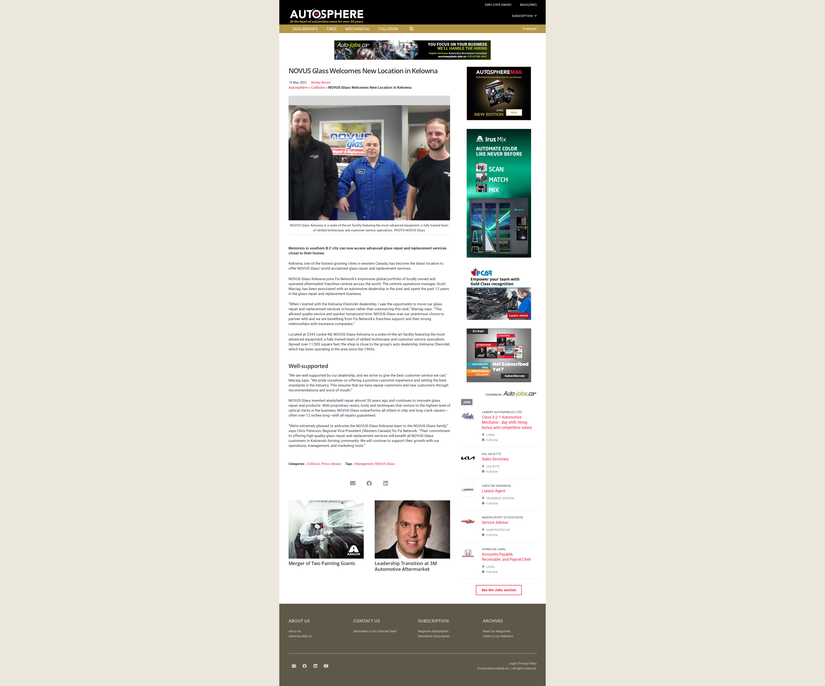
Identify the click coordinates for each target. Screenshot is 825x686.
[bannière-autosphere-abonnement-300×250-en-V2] (499, 381)
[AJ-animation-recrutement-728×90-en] (412, 58)
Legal (512, 663)
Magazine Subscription (433, 631)
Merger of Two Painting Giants (322, 563)
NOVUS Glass (385, 464)
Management (364, 464)
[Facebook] (304, 666)
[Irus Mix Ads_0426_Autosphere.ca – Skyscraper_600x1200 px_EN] (499, 256)
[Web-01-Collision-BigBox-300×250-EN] (499, 318)
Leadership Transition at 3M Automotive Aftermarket (406, 566)
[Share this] (369, 483)
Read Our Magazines (496, 631)
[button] (535, 16)
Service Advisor (495, 522)
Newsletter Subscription (434, 636)
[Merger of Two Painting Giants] (326, 529)
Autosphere (298, 87)
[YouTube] (326, 666)
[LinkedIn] (315, 666)
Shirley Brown (320, 82)
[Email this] (353, 483)
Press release (331, 464)
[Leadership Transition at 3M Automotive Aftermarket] (412, 529)
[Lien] (498, 395)
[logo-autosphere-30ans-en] (327, 15)
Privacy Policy (527, 663)
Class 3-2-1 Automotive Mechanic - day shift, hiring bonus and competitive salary (507, 422)
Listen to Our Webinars (498, 636)
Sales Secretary (495, 459)
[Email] (294, 666)
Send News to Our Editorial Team (375, 631)
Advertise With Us (300, 636)
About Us (295, 631)
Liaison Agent (493, 491)
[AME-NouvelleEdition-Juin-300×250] (499, 119)
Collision (318, 87)
